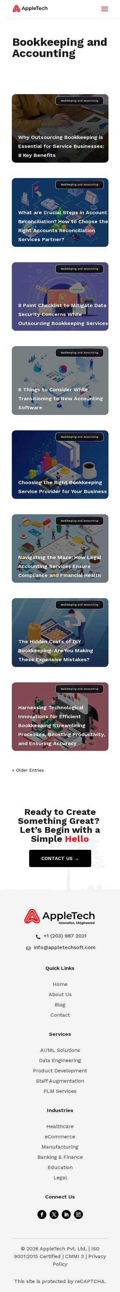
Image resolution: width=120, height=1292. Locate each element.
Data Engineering (60, 1060)
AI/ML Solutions (60, 1050)
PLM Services (60, 1091)
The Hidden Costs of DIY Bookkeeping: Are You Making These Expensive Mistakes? (55, 650)
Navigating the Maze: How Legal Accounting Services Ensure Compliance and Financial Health (59, 566)
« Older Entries (28, 770)
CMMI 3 (74, 1256)
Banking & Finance (60, 1157)
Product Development (60, 1071)
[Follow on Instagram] (78, 1214)
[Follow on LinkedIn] (66, 1214)
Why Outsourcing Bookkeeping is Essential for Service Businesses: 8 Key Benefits (61, 146)
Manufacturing (60, 1147)
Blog (60, 1005)
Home (60, 984)
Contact (60, 1015)
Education (60, 1167)
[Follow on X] (54, 1214)
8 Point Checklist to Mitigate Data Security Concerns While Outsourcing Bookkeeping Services (63, 314)
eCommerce (60, 1137)
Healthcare (60, 1126)
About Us (60, 994)
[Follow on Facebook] (41, 1214)
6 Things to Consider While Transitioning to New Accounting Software (60, 398)
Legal (60, 1177)
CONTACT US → (60, 858)
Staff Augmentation (60, 1081)
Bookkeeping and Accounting (79, 100)
